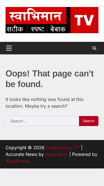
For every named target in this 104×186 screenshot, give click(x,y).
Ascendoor (56, 154)
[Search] (94, 48)
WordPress (17, 161)
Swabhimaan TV (63, 147)
